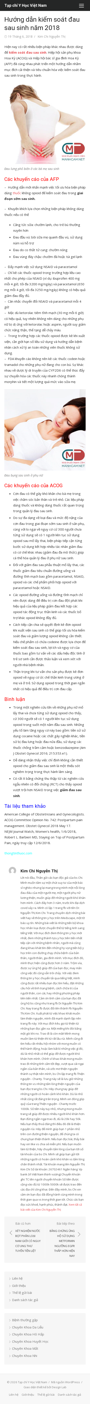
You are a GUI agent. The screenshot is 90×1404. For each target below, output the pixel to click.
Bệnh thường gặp (25, 1320)
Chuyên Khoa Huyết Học (30, 1341)
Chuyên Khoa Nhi (24, 1355)
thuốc (17, 193)
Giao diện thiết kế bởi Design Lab (45, 1387)
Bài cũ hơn (28, 1237)
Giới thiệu (19, 1285)
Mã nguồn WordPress (65, 1382)
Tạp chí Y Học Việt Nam (25, 5)
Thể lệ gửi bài (22, 1292)
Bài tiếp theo (62, 1239)
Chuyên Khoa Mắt (25, 1348)
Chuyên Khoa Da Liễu (27, 1327)
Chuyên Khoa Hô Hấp (28, 1334)
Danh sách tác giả (25, 1300)
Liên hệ (17, 1278)
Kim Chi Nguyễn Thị (52, 36)
